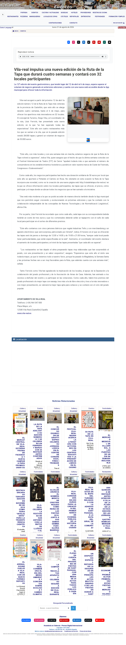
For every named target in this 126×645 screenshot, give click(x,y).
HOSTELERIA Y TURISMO (67, 634)
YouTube (101, 620)
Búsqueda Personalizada (63, 603)
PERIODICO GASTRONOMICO (56, 634)
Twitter (52, 620)
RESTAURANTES (38, 633)
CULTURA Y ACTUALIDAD (89, 633)
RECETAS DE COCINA (104, 633)
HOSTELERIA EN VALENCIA (84, 634)
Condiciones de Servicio (71, 631)
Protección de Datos (85, 631)
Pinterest (65, 620)
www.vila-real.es (24, 313)
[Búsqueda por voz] (68, 608)
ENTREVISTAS (120, 633)
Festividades (106, 408)
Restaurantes (106, 472)
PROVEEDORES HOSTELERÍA (78, 633)
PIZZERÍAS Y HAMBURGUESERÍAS (48, 633)
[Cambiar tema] (3, 14)
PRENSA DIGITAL (75, 634)
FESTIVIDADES (39, 634)
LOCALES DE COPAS (64, 633)
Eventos (23, 31)
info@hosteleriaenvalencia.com (53, 631)
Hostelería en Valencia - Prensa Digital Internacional (63, 625)
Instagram (40, 620)
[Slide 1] (88, 140)
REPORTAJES (96, 633)
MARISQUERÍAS (58, 633)
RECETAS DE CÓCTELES (112, 633)
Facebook (26, 620)
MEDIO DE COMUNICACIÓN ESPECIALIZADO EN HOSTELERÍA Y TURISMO (17, 633)
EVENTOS (33, 633)
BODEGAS (71, 633)
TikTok (88, 620)
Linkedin (77, 620)
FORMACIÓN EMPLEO (47, 634)
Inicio (16, 31)
